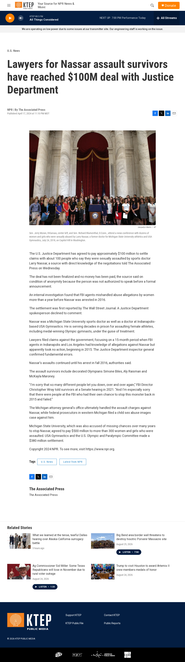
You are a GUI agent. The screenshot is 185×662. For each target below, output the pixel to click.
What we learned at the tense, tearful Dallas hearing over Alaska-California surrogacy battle (60, 539)
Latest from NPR (72, 461)
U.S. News (13, 50)
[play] (10, 18)
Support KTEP (73, 615)
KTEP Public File (74, 623)
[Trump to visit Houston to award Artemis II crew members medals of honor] (103, 571)
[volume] (21, 18)
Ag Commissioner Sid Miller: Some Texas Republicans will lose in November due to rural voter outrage (59, 569)
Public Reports (112, 623)
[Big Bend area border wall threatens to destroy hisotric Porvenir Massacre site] (103, 541)
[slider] (26, 18)
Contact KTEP (112, 615)
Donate (170, 5)
